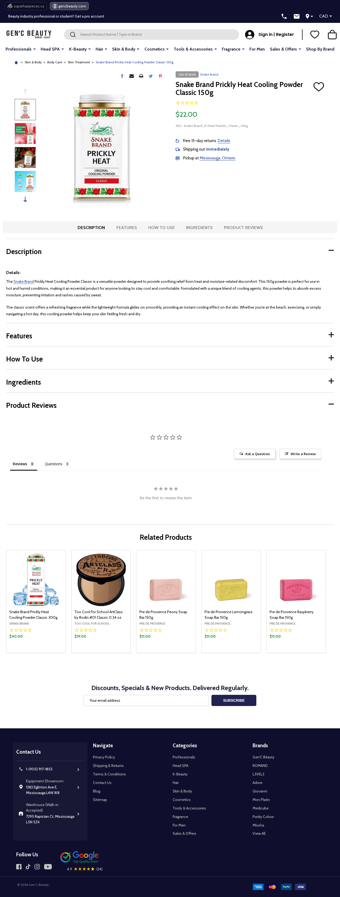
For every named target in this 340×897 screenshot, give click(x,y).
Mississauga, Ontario (217, 158)
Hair (99, 49)
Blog (96, 791)
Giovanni (260, 791)
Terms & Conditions (109, 774)
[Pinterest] (160, 76)
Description (91, 227)
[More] (34, 48)
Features (126, 227)
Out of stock (36, 652)
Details (224, 140)
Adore (257, 782)
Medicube (261, 808)
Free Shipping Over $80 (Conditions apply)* (44, 17)
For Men (257, 49)
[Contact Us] (297, 16)
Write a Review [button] (303, 453)
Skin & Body (123, 49)
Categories (185, 745)
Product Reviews (243, 227)
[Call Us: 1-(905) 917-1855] (284, 16)
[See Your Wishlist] (314, 34)
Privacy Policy (104, 757)
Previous (25, 91)
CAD (323, 16)
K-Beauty (78, 49)
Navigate (103, 745)
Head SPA (50, 49)
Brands (260, 745)
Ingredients (199, 227)
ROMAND (260, 765)
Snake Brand (24, 281)
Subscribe (234, 700)
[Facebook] (122, 76)
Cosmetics (154, 49)
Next (25, 199)
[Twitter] (151, 76)
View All (259, 833)
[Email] (132, 76)
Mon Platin (261, 799)
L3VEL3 (258, 774)
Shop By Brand (320, 49)
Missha (258, 825)
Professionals (19, 49)
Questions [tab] (53, 463)
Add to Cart (110, 651)
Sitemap (100, 799)
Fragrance (231, 49)
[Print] (141, 76)
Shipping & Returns (108, 765)
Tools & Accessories (193, 49)
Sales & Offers (283, 49)
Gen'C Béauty (263, 757)
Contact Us (102, 782)
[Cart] (332, 34)
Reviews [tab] (20, 463)
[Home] (17, 62)
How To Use (161, 227)
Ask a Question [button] (257, 453)
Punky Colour (263, 816)
